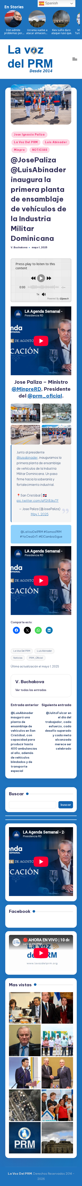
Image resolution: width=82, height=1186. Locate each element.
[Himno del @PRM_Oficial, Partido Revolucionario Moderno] (25, 1138)
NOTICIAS (39, 149)
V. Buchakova (29, 681)
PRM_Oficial (36, 657)
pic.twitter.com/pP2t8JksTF (38, 501)
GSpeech (63, 298)
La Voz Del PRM (26, 142)
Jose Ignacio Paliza (29, 134)
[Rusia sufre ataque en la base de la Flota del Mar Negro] (25, 1105)
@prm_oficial (45, 396)
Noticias (17, 657)
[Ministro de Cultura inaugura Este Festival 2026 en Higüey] (25, 1073)
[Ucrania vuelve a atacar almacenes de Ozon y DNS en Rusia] (57, 1138)
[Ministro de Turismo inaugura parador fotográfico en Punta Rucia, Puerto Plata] (57, 1040)
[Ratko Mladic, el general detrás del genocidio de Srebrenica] (25, 1040)
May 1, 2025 (40, 514)
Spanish (51, 3)
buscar (66, 805)
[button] (30, 690)
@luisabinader (27, 458)
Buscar (16, 793)
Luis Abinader (56, 142)
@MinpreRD (26, 389)
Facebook (19, 911)
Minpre (19, 149)
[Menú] (74, 59)
